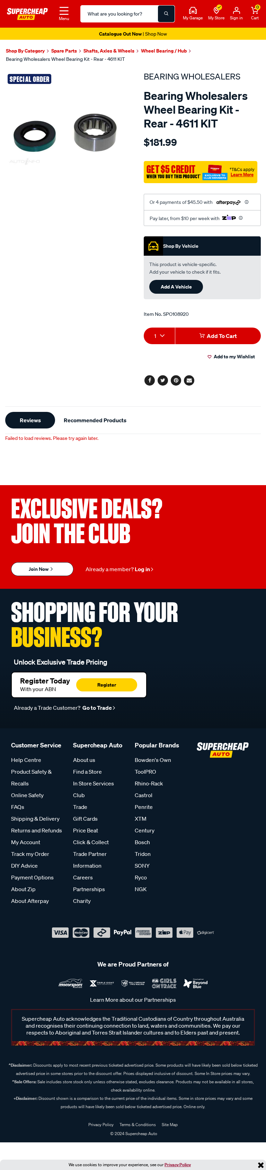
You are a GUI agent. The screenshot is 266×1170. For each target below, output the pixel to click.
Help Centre (26, 759)
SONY (142, 865)
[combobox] (159, 336)
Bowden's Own (153, 759)
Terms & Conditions (137, 1124)
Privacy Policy (178, 1165)
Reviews (30, 420)
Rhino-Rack (149, 783)
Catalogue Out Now (133, 33)
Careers (83, 877)
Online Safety (27, 795)
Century (144, 830)
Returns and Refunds (36, 830)
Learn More (242, 174)
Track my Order (30, 853)
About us (84, 759)
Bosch (142, 842)
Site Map (170, 1124)
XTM (141, 818)
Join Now (39, 569)
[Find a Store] (216, 11)
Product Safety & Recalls (31, 777)
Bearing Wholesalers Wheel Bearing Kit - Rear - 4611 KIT (65, 59)
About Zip (23, 889)
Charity (82, 900)
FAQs (17, 806)
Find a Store (87, 771)
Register (106, 684)
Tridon (143, 853)
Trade (80, 806)
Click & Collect (91, 842)
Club (79, 795)
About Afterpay (30, 900)
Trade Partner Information (90, 859)
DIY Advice (24, 865)
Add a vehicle (176, 286)
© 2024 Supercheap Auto (133, 1133)
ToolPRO (145, 771)
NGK (141, 889)
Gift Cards (85, 818)
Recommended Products (95, 420)
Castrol (143, 795)
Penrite (144, 806)
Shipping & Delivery (35, 818)
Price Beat (85, 830)
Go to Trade (96, 707)
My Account (25, 842)
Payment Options (32, 877)
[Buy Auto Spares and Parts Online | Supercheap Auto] (27, 13)
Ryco (141, 877)
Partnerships (89, 889)
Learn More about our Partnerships (133, 999)
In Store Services (93, 783)
